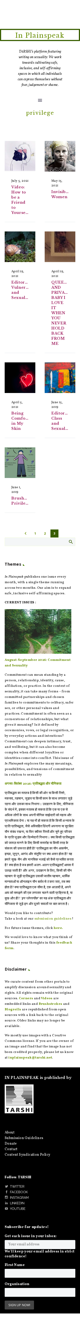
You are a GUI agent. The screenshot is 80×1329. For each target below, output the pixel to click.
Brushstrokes (50, 1004)
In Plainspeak (39, 35)
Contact (11, 1149)
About (9, 1132)
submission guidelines (52, 918)
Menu (40, 100)
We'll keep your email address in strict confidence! (40, 1254)
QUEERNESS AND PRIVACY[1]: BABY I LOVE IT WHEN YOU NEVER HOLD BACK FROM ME (64, 313)
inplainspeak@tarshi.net (30, 1057)
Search (70, 541)
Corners (26, 998)
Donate (11, 1143)
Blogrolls (13, 1009)
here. (58, 928)
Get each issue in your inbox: (31, 1236)
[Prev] (26, 533)
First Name (15, 1265)
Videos (46, 998)
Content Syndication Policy (27, 1154)
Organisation (17, 1284)
